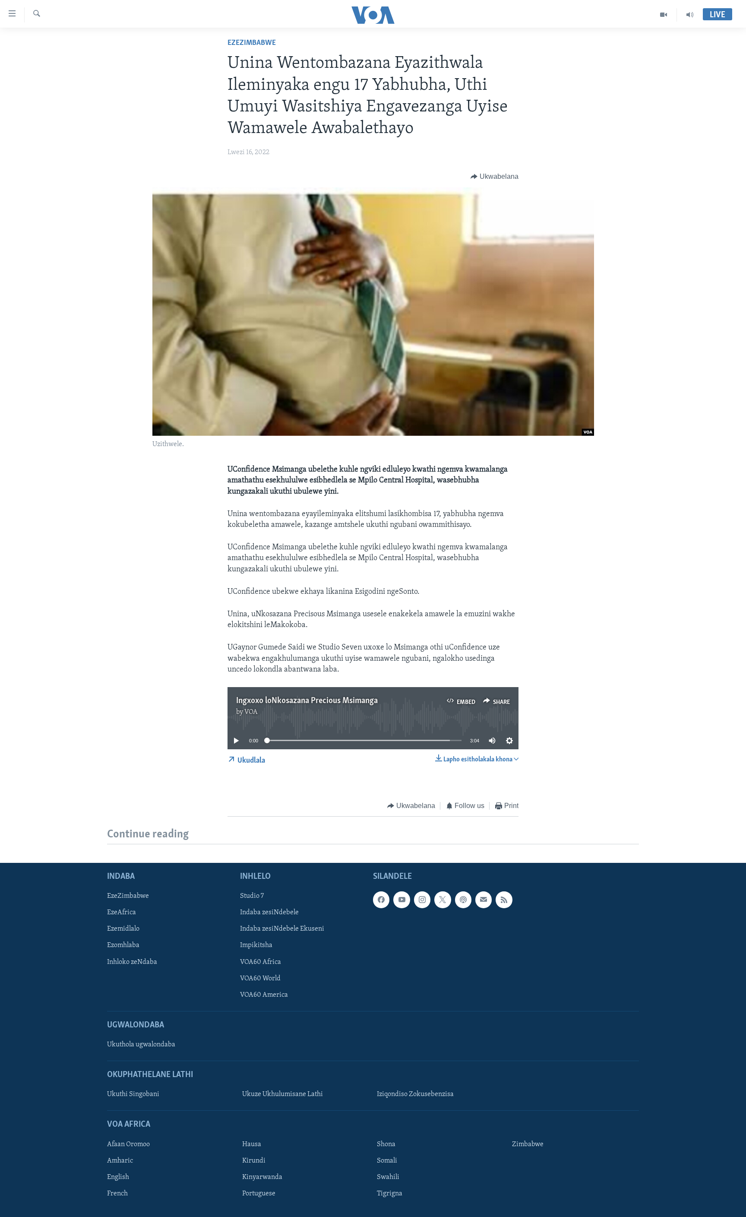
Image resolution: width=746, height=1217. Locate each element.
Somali (387, 1160)
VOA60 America (264, 994)
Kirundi (254, 1160)
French (117, 1193)
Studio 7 (252, 896)
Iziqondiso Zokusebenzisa (415, 1094)
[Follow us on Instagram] (422, 899)
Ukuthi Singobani (133, 1094)
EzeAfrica (121, 912)
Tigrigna (389, 1193)
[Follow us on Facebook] (381, 899)
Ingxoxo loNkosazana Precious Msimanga (307, 701)
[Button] (494, 176)
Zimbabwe (528, 1144)
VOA (251, 712)
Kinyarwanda (262, 1176)
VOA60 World (260, 978)
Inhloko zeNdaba (132, 961)
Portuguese (258, 1193)
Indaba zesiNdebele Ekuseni (282, 928)
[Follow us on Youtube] (401, 899)
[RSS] (504, 899)
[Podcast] (463, 899)
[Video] (664, 14)
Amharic (120, 1160)
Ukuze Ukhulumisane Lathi (282, 1094)
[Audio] (690, 14)
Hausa (251, 1144)
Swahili (388, 1176)
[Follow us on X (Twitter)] (442, 899)
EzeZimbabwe (252, 43)
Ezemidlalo (123, 928)
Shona (386, 1144)
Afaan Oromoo (128, 1144)
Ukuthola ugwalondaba (141, 1044)
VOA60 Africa (260, 961)
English (118, 1176)
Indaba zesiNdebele (269, 912)
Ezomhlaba (123, 945)
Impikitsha (256, 945)
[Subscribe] (483, 899)
